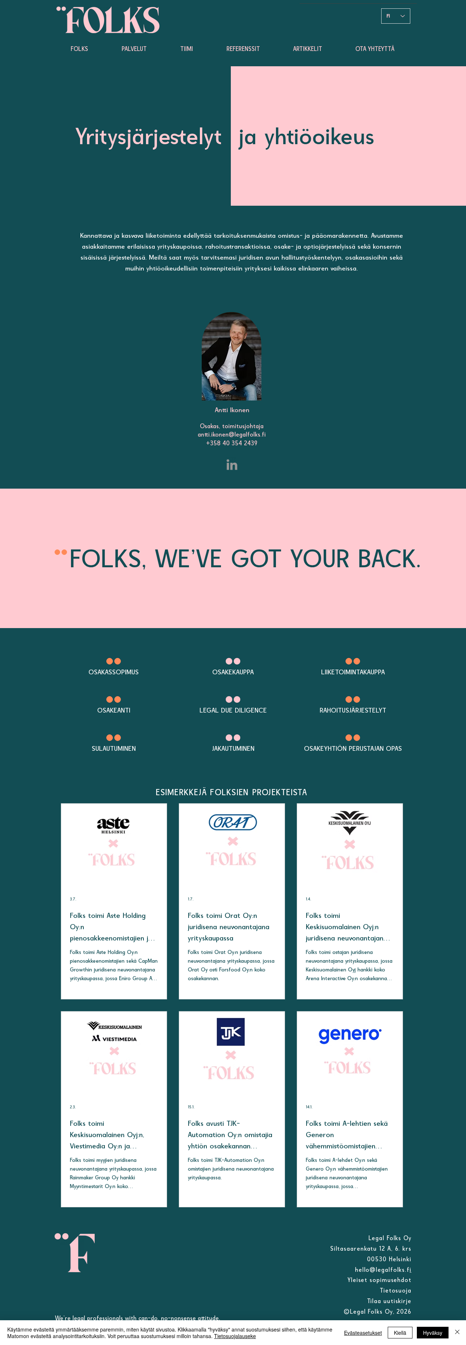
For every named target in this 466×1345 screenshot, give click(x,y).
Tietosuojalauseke (235, 1336)
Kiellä (400, 1332)
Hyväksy (432, 1332)
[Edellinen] (257, 135)
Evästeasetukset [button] (363, 1332)
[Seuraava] (204, 135)
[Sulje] (457, 1332)
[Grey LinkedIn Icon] (232, 464)
